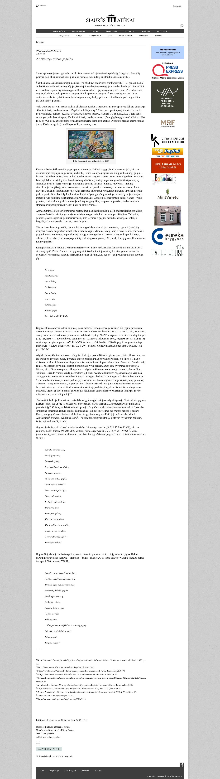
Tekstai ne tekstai (125, 35)
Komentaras (143, 35)
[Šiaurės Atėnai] (110, 18)
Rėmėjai (98, 770)
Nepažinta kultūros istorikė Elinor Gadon (55, 730)
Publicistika (79, 31)
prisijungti (47, 755)
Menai (96, 31)
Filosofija (129, 31)
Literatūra (59, 31)
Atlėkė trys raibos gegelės (47, 736)
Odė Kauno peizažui (45, 733)
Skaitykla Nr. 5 (95, 35)
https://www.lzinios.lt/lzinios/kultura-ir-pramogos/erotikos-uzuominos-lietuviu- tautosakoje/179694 (81, 670)
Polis (110, 35)
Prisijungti (177, 6)
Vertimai (158, 35)
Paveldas (162, 31)
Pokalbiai (111, 31)
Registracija (54, 770)
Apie (42, 770)
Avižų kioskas (63, 35)
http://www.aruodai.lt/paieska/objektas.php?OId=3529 (62, 699)
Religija (146, 31)
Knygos (79, 35)
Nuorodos (86, 770)
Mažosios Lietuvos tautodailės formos (53, 726)
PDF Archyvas (70, 770)
